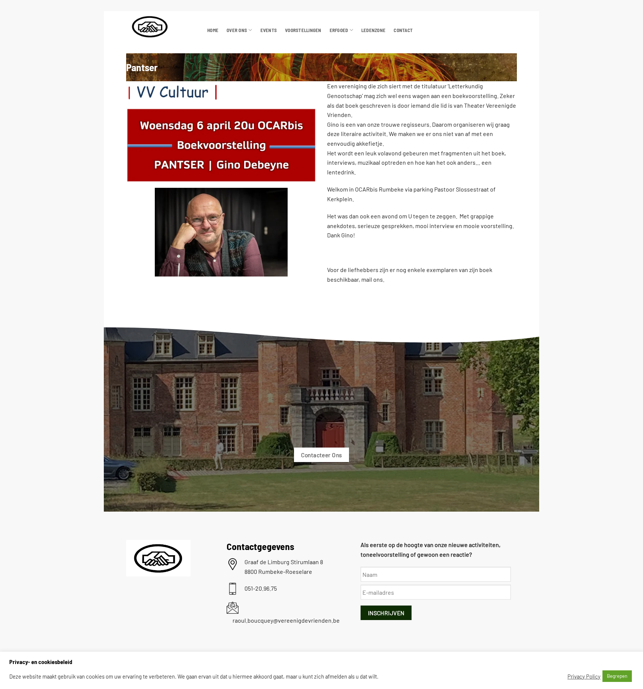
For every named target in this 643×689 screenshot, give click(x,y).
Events (268, 30)
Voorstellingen (303, 30)
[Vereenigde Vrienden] (161, 26)
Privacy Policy (584, 676)
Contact (403, 30)
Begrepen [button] (617, 676)
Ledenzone (373, 30)
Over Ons (237, 30)
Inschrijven (386, 612)
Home (212, 30)
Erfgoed (339, 30)
